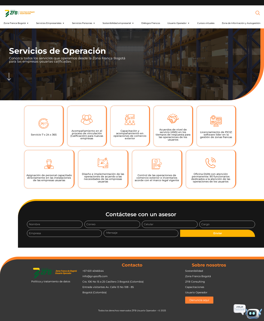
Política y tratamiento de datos (50, 281)
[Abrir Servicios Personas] (94, 23)
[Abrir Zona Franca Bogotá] (28, 23)
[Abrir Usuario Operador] (188, 23)
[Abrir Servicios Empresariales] (63, 23)
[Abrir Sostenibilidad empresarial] (133, 23)
